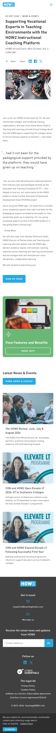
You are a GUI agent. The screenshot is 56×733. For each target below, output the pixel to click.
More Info (28, 351)
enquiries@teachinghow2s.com (28, 606)
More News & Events (19, 381)
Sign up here (14, 279)
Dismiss (10, 729)
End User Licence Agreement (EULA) (28, 697)
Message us (28, 619)
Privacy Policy (28, 685)
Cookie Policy (26, 723)
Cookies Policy (28, 689)
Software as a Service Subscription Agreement (28, 693)
